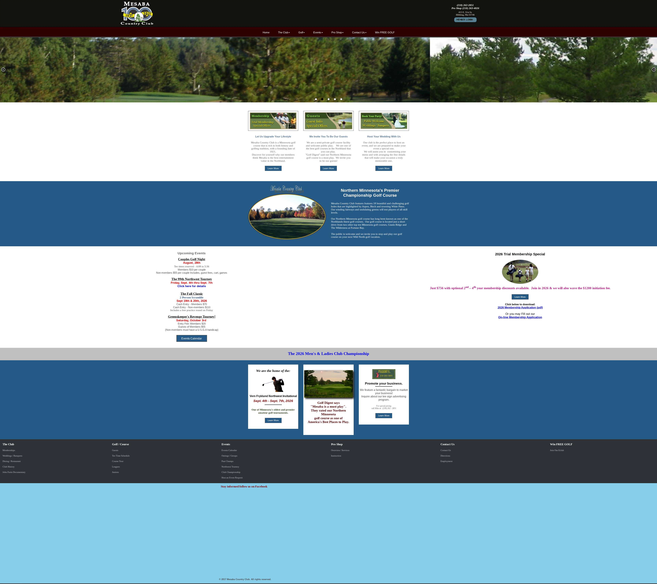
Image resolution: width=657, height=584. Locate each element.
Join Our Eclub (557, 450)
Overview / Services (340, 450)
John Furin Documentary (14, 472)
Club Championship (231, 472)
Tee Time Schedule (121, 455)
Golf (300, 32)
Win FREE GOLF (385, 32)
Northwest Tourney (230, 466)
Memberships (9, 450)
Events (317, 32)
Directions (445, 455)
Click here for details (191, 286)
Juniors (115, 472)
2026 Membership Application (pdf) (520, 307)
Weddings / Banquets (12, 455)
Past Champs (227, 461)
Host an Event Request (232, 477)
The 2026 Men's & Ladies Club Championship (328, 353)
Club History (9, 466)
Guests (115, 450)
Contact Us (358, 32)
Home (266, 32)
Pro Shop (336, 32)
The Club (283, 32)
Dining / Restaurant (12, 461)
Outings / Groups (229, 455)
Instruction (336, 455)
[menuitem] (266, 32)
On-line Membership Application (520, 317)
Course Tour (117, 461)
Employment (447, 461)
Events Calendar (229, 450)
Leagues (116, 466)
